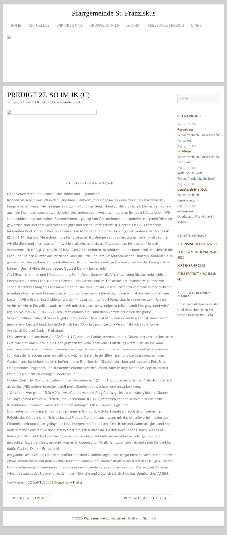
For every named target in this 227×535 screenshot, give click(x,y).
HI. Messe (184, 151)
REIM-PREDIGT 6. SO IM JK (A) (145, 498)
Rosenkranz (185, 129)
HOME (16, 25)
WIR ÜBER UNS (69, 25)
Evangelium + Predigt (68, 482)
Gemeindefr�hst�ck (192, 189)
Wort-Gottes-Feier (189, 173)
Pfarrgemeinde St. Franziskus (113, 13)
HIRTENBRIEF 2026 (191, 265)
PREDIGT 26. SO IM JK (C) (31, 498)
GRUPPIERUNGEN (104, 25)
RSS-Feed (206, 315)
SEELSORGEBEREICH (166, 25)
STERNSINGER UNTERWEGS (197, 244)
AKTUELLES (38, 25)
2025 (31, 482)
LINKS (196, 25)
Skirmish (149, 518)
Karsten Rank (71, 102)
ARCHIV (134, 25)
